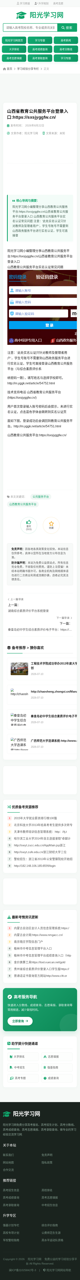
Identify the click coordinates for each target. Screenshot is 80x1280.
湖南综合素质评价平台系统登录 (28, 610)
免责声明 (47, 1154)
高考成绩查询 (40, 49)
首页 (9, 68)
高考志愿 (58, 3)
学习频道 (24, 3)
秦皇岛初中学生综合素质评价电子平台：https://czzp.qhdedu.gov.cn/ (40, 629)
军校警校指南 (11, 1240)
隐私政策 (47, 1162)
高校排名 (47, 1190)
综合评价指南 (50, 1225)
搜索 (68, 27)
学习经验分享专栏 (28, 68)
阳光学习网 (47, 15)
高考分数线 (66, 49)
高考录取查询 (40, 58)
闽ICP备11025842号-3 (22, 1270)
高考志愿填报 (14, 58)
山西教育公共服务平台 (23, 504)
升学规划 (43, 3)
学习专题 (40, 40)
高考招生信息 (11, 1190)
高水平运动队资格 (52, 1240)
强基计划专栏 (11, 1225)
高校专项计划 (11, 1232)
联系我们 (8, 1154)
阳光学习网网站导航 (58, 1270)
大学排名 (14, 49)
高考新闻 (66, 40)
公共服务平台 (41, 496)
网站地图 (8, 1162)
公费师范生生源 (51, 1232)
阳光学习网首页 (14, 40)
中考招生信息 (50, 1205)
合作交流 (8, 1169)
